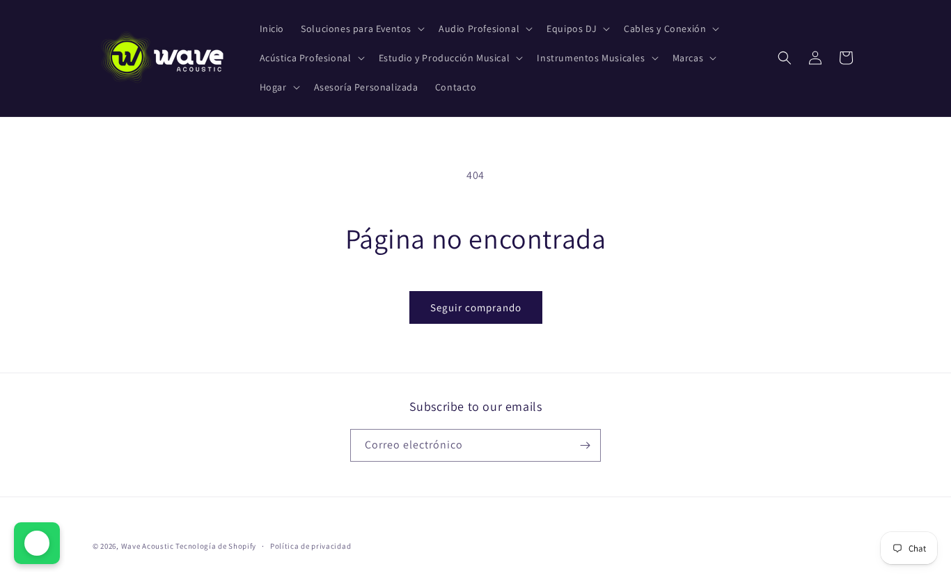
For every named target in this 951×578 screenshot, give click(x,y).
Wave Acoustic (147, 546)
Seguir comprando (475, 307)
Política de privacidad (310, 546)
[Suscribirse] (584, 445)
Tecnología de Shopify (215, 546)
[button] (361, 28)
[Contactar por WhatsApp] (37, 543)
